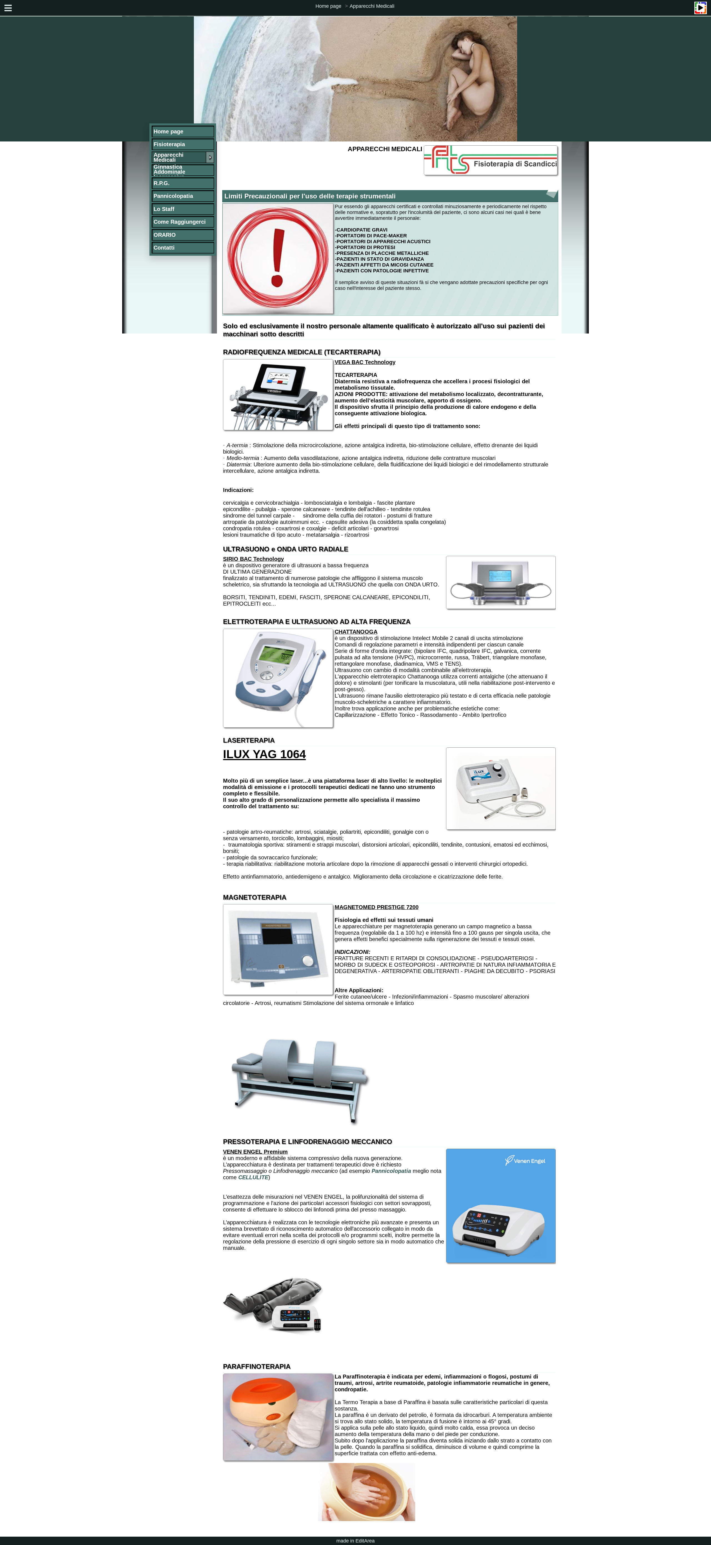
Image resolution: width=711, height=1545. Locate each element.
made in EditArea (355, 1541)
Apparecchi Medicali (372, 6)
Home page (328, 6)
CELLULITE (253, 1177)
